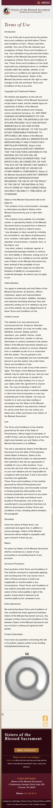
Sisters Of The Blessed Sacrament (26, 12)
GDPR (48, 801)
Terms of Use (26, 801)
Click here (10, 760)
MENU (46, 2)
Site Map (16, 801)
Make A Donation (26, 750)
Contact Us (7, 801)
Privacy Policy (38, 801)
